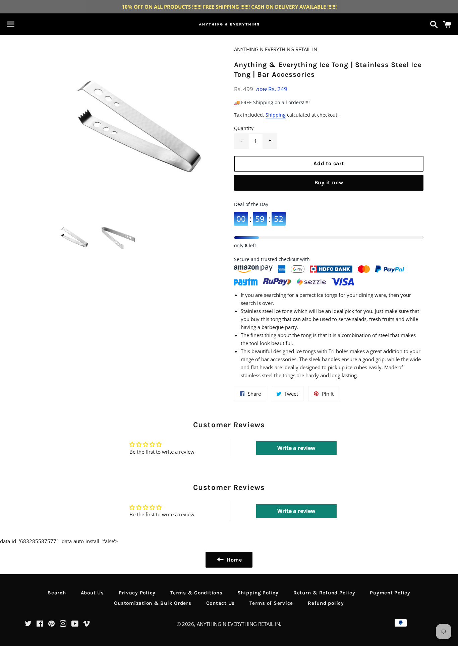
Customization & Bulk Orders (152, 603)
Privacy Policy (137, 593)
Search (57, 593)
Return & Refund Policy (324, 593)
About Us (92, 593)
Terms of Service (271, 603)
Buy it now (328, 182)
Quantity (243, 128)
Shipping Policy (258, 593)
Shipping (276, 115)
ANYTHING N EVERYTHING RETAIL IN (238, 624)
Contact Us (220, 603)
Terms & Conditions (196, 593)
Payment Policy (390, 593)
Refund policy (326, 603)
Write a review (296, 448)
